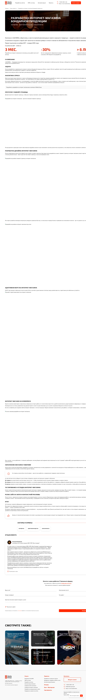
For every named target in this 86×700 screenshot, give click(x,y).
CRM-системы (28, 680)
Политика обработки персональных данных (72, 692)
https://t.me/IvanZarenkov (64, 3)
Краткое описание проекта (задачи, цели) (15, 599)
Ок (81, 695)
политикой (20, 610)
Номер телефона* (9, 595)
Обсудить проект (72, 679)
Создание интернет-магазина (31, 687)
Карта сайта (66, 694)
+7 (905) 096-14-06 (63, 2)
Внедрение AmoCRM (29, 678)
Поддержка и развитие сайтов (31, 690)
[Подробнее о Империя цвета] (43, 638)
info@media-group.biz (66, 583)
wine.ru (18, 45)
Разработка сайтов (29, 682)
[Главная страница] (8, 2)
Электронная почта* (64, 590)
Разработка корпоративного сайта (32, 689)
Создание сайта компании (30, 685)
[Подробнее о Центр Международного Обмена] (43, 657)
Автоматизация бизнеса (30, 683)
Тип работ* (61, 595)
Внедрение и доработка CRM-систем (52, 680)
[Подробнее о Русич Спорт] (69, 648)
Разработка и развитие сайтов (51, 678)
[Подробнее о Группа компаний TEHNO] (17, 648)
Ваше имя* (7, 590)
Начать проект (76, 2)
